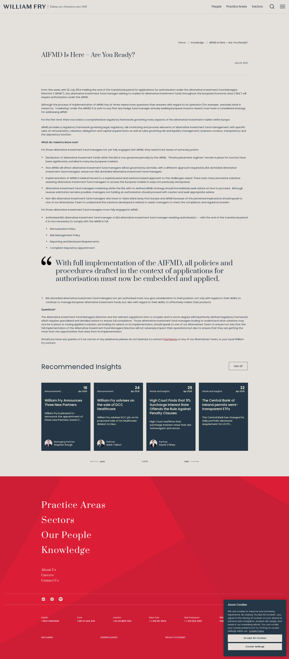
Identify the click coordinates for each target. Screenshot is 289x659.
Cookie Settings (255, 646)
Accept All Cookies (255, 638)
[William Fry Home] (45, 7)
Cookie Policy (256, 631)
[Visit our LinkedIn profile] (45, 599)
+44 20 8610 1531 (122, 621)
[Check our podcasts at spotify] (61, 599)
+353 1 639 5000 (50, 621)
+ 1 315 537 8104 (157, 621)
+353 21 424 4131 (86, 621)
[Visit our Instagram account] (54, 599)
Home (182, 42)
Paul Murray (170, 339)
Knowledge (197, 42)
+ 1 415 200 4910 (193, 621)
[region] (255, 628)
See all (238, 366)
